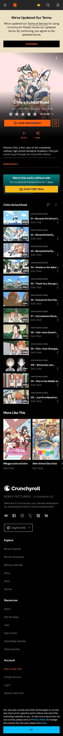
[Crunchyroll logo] (15, 5)
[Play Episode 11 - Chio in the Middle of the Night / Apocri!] (31, 380)
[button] (5, 5)
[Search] (48, 5)
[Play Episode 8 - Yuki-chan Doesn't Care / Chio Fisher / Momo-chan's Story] (31, 331)
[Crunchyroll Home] (22, 488)
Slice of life (47, 108)
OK (31, 729)
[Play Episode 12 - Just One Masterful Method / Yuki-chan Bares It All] (31, 397)
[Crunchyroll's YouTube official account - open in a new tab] (6, 516)
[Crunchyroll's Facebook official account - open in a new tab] (14, 516)
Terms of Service (38, 23)
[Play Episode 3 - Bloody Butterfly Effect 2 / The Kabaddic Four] (31, 250)
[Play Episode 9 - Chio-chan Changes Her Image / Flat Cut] (31, 348)
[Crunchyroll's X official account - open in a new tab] (30, 516)
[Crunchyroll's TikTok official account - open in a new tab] (38, 516)
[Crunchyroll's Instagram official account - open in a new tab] (22, 516)
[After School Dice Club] (46, 444)
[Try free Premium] (38, 5)
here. (44, 723)
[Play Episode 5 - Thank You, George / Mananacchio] (31, 283)
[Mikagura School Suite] (17, 444)
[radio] (11, 114)
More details (10, 164)
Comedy (35, 108)
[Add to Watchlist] (55, 123)
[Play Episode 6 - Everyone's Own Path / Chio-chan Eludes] (31, 299)
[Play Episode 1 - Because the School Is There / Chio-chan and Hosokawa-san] (31, 218)
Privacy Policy (38, 719)
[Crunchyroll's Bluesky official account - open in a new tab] (46, 516)
